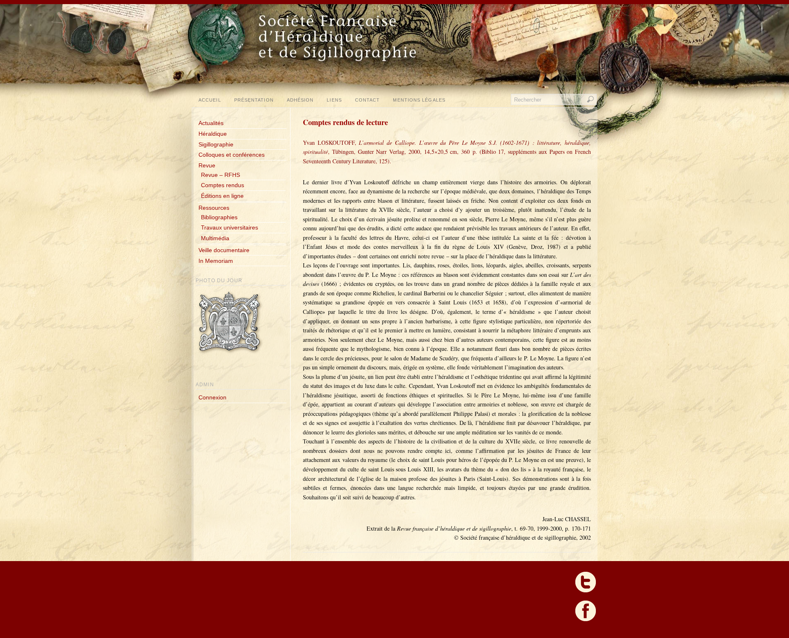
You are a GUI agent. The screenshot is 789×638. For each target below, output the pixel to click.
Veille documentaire (223, 250)
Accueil (209, 99)
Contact (367, 99)
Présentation (254, 99)
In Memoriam (215, 261)
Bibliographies (219, 217)
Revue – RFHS (220, 175)
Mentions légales (419, 99)
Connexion (212, 397)
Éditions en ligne (222, 196)
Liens (334, 99)
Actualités (211, 123)
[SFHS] (395, 78)
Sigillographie (215, 144)
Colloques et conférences (231, 154)
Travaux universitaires (229, 227)
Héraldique (212, 133)
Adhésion (300, 99)
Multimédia (215, 238)
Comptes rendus (222, 185)
